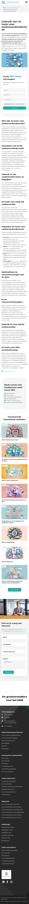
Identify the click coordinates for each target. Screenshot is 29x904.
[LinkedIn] (3, 882)
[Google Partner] (14, 874)
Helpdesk (7, 717)
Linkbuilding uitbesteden (13, 397)
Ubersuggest (16, 261)
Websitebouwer (6, 832)
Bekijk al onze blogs (9, 371)
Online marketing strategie (9, 738)
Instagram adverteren (8, 789)
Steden (2, 901)
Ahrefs (10, 246)
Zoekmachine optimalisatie (14, 402)
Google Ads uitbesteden (9, 781)
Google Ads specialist (8, 863)
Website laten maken (8, 827)
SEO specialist (10, 393)
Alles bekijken (14, 589)
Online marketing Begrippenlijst (11, 735)
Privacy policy (24, 901)
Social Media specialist (8, 858)
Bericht (5, 659)
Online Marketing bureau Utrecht (11, 817)
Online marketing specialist (9, 850)
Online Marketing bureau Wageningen (13, 812)
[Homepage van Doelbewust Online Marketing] (10, 2)
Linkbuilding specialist (8, 861)
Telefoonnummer (9, 651)
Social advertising (7, 784)
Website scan (5, 840)
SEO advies (5, 763)
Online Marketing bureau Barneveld (12, 809)
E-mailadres (7, 644)
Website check (6, 838)
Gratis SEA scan (6, 794)
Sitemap (7, 901)
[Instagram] (11, 882)
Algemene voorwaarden (14, 901)
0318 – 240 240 (8, 714)
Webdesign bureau (7, 830)
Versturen (14, 108)
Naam (5, 637)
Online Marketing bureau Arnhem (12, 815)
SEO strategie (5, 743)
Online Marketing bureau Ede (10, 804)
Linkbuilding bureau (7, 766)
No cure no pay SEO (7, 771)
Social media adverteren (9, 792)
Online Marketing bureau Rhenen (11, 807)
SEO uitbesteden (11, 399)
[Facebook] (7, 882)
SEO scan (4, 746)
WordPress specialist (8, 835)
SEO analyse (5, 748)
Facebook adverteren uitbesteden (12, 786)
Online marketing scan (8, 740)
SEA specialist (6, 855)
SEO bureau (10, 395)
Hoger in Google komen (13, 400)
